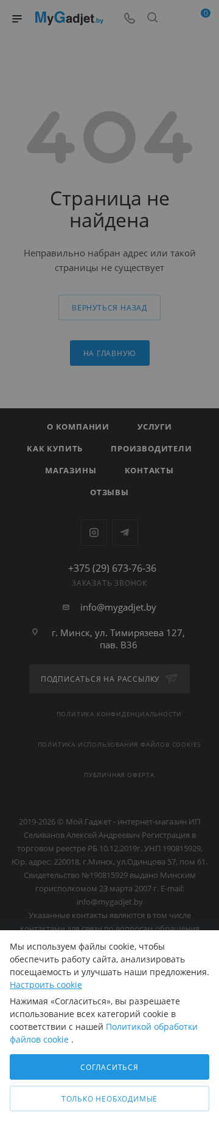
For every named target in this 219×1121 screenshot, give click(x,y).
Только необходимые (109, 1099)
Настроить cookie (46, 984)
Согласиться (109, 1067)
